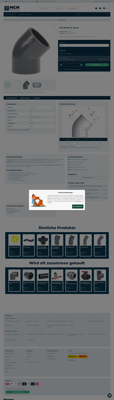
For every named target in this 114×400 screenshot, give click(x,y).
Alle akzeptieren (77, 206)
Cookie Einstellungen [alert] (65, 192)
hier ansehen (78, 201)
